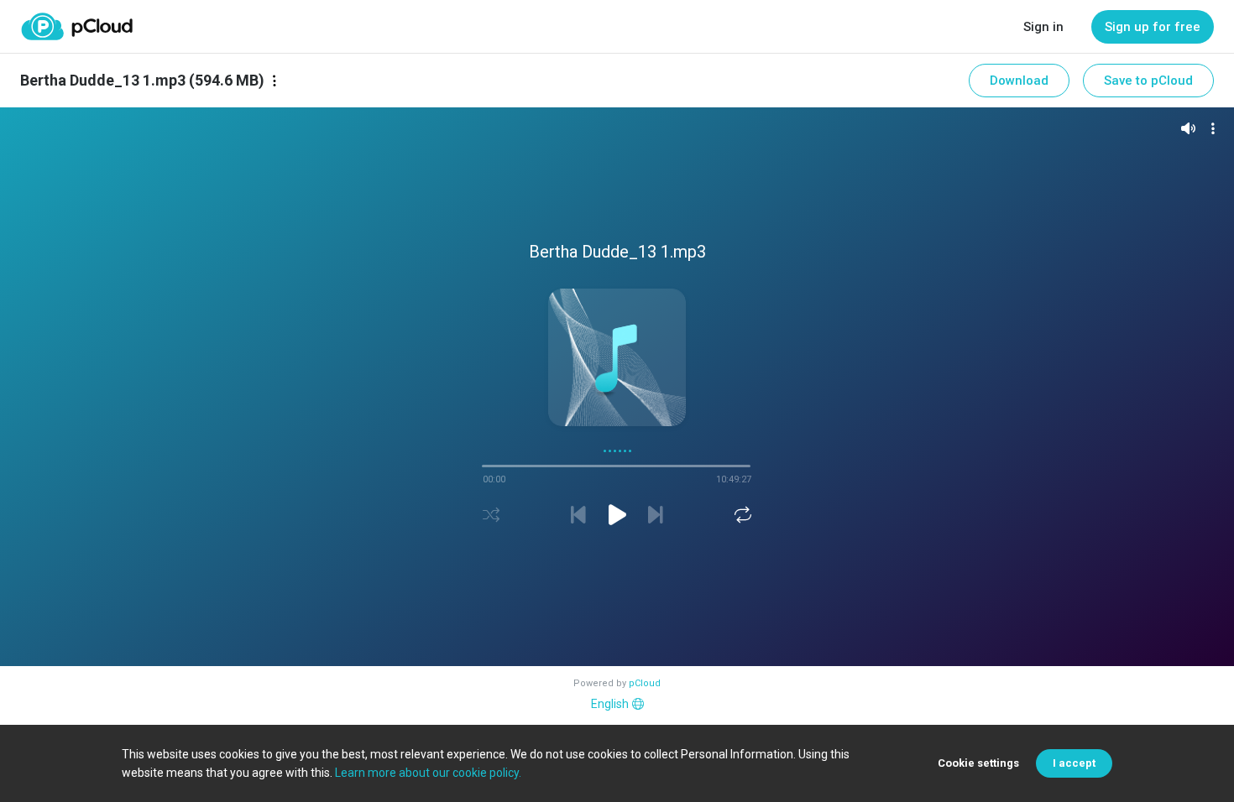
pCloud (645, 683)
